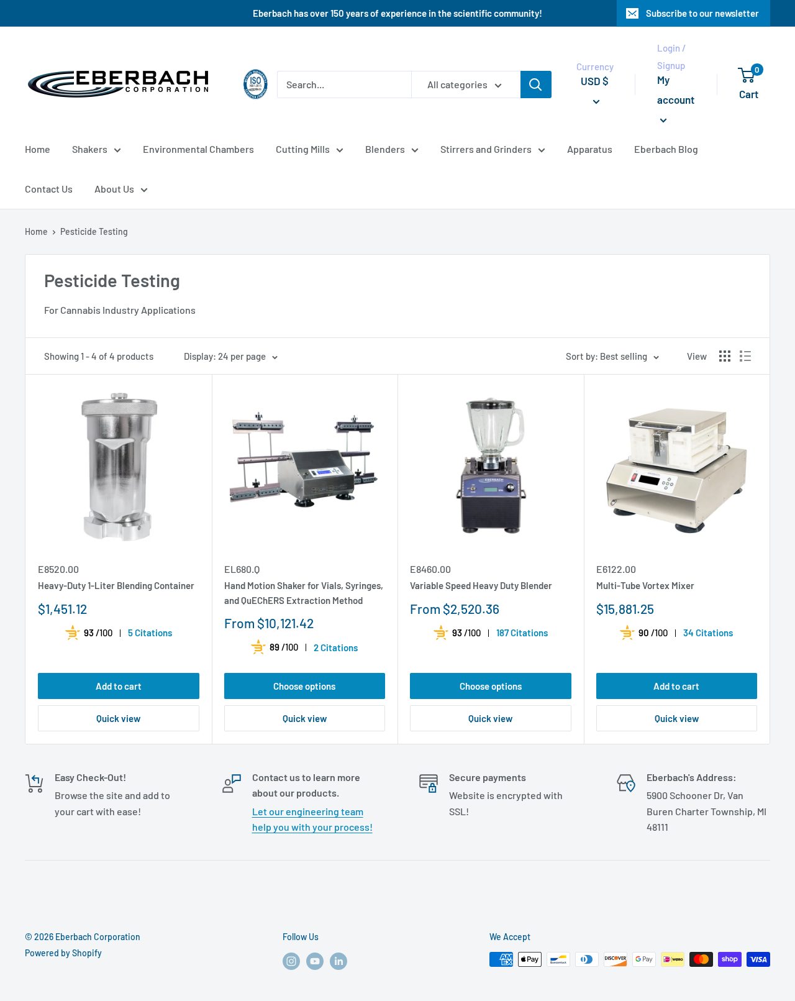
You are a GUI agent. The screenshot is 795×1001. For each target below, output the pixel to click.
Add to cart (119, 686)
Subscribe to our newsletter (702, 13)
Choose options (304, 686)
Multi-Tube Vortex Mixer (645, 585)
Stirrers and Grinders (486, 149)
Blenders (385, 149)
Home (37, 149)
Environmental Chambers (198, 149)
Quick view (118, 718)
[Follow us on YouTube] (315, 960)
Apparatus (589, 149)
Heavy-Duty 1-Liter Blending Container (116, 585)
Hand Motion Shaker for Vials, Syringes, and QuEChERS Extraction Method (303, 592)
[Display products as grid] (724, 356)
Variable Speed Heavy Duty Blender (481, 585)
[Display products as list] (745, 356)
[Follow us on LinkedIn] (338, 960)
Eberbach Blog (666, 149)
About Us (114, 188)
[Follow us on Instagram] (291, 960)
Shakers (89, 149)
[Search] (536, 84)
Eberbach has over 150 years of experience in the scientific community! (397, 13)
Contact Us (49, 188)
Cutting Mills (303, 149)
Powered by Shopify (63, 953)
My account (675, 89)
